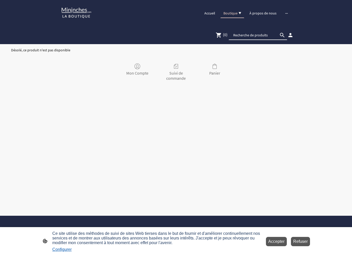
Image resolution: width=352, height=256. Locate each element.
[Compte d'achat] (290, 35)
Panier (214, 73)
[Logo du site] (76, 13)
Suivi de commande (176, 75)
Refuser (300, 241)
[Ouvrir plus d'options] (286, 13)
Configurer (62, 249)
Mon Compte (137, 73)
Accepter (276, 241)
